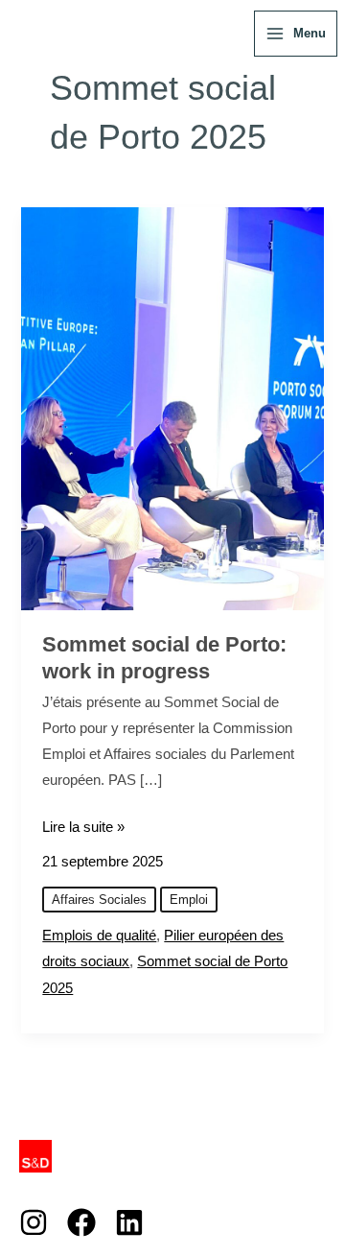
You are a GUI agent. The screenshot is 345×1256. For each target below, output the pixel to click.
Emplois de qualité (99, 935)
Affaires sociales (99, 899)
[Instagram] (33, 1222)
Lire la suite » (83, 825)
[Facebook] (81, 1222)
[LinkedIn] (129, 1222)
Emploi (189, 899)
